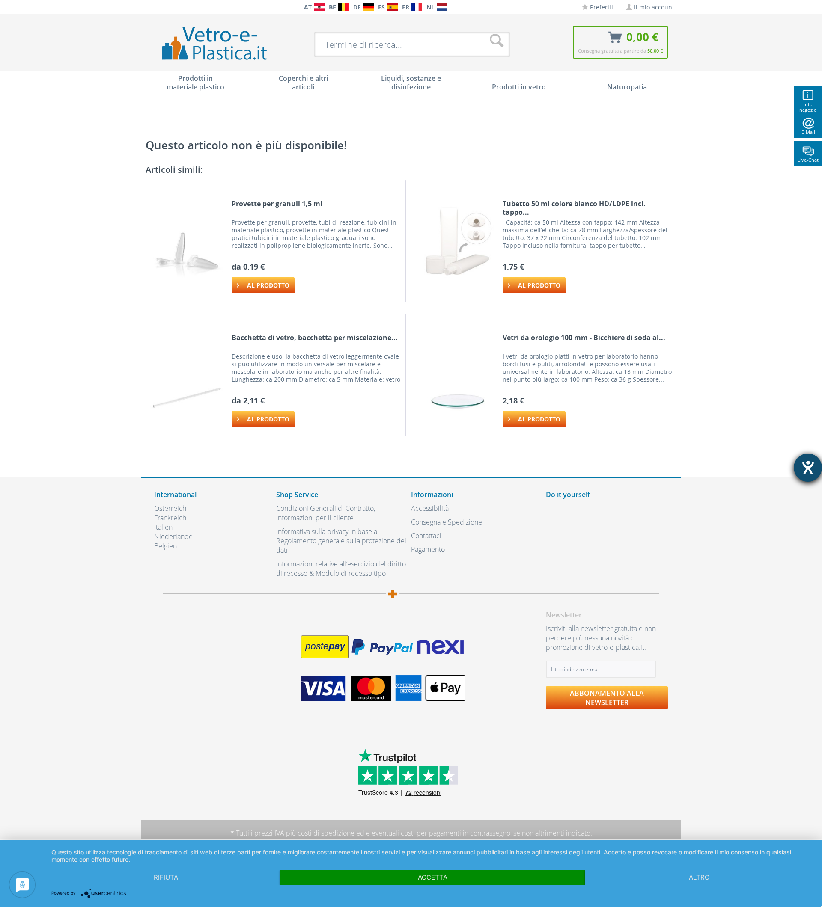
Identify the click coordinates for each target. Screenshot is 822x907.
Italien (163, 527)
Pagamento (428, 549)
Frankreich (170, 517)
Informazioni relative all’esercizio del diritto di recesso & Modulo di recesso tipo (341, 568)
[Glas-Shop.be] (343, 7)
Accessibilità (430, 508)
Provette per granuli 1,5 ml (277, 203)
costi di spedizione (326, 833)
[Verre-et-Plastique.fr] (416, 7)
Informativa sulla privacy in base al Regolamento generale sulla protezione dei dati (341, 541)
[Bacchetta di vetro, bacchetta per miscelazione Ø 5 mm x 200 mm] (186, 375)
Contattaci (426, 535)
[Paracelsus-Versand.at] (319, 7)
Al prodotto (268, 285)
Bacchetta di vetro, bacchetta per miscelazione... (315, 337)
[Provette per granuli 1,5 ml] (186, 241)
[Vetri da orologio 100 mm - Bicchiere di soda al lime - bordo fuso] (457, 375)
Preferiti (600, 7)
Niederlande (173, 536)
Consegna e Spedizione (446, 522)
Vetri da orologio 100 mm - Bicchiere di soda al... (584, 337)
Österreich (170, 508)
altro (699, 877)
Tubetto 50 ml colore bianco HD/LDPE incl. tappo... (574, 207)
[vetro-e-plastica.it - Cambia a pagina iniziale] (214, 44)
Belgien (165, 546)
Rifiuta (166, 877)
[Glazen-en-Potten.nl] (442, 7)
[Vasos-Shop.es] (392, 7)
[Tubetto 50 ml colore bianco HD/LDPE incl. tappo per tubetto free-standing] (457, 241)
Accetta (432, 877)
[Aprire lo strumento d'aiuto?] (808, 468)
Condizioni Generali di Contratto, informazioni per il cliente (325, 513)
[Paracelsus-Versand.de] (368, 7)
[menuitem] (158, 7)
